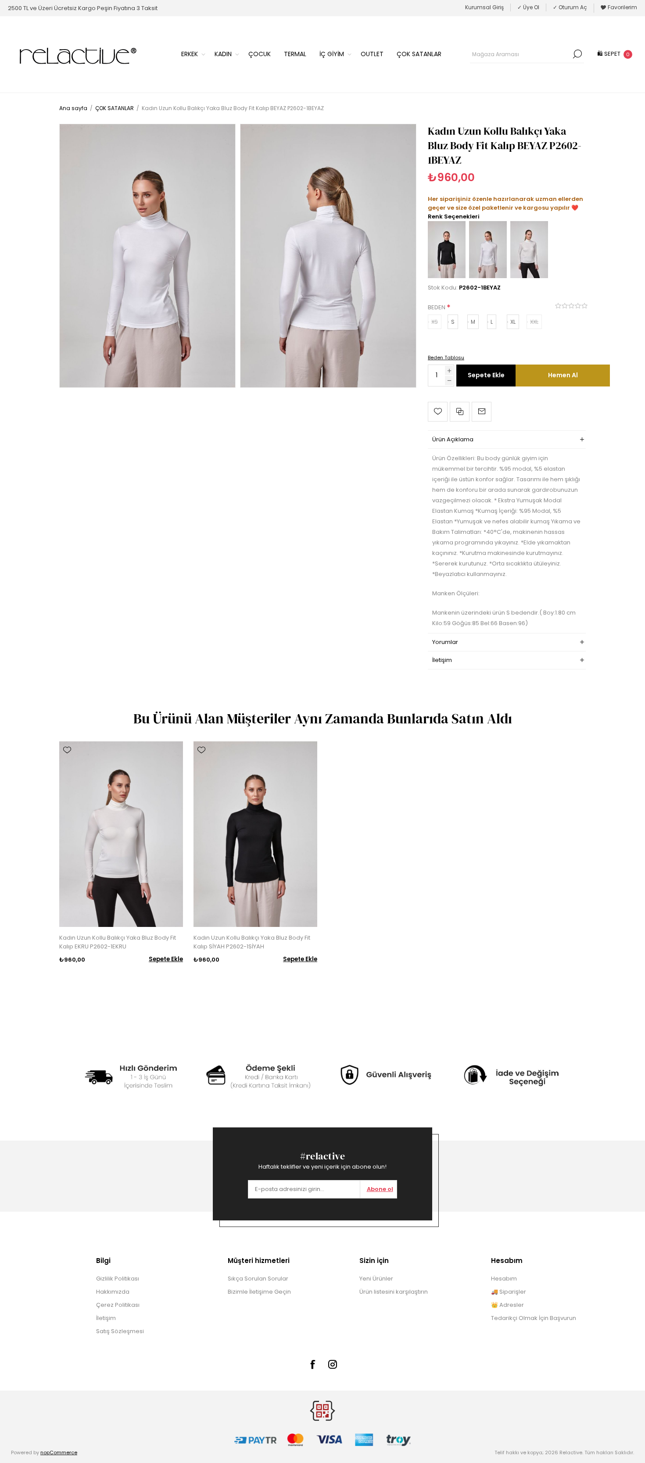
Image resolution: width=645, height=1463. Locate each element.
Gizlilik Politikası (117, 1278)
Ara (577, 54)
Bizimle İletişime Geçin (259, 1292)
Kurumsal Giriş (484, 7)
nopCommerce (58, 1452)
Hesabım (504, 1278)
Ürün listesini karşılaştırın (393, 1292)
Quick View (67, 762)
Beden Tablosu (446, 357)
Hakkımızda (112, 1292)
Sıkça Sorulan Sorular (258, 1278)
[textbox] (520, 54)
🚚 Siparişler (508, 1292)
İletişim (106, 1318)
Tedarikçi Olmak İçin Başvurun (533, 1318)
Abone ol (380, 1189)
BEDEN (437, 307)
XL (513, 322)
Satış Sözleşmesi (120, 1331)
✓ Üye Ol (528, 7)
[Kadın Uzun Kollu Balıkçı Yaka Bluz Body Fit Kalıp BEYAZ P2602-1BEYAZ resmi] (147, 255)
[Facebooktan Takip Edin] (312, 1364)
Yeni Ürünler (376, 1278)
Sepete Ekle (486, 375)
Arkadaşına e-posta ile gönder (481, 412)
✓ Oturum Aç (570, 7)
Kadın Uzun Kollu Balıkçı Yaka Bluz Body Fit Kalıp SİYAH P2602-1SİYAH (252, 942)
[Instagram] (332, 1364)
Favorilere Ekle (438, 412)
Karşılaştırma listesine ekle (459, 412)
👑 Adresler (507, 1305)
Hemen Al (563, 375)
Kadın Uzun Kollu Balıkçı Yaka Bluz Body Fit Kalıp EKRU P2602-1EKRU (117, 942)
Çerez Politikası (118, 1305)
